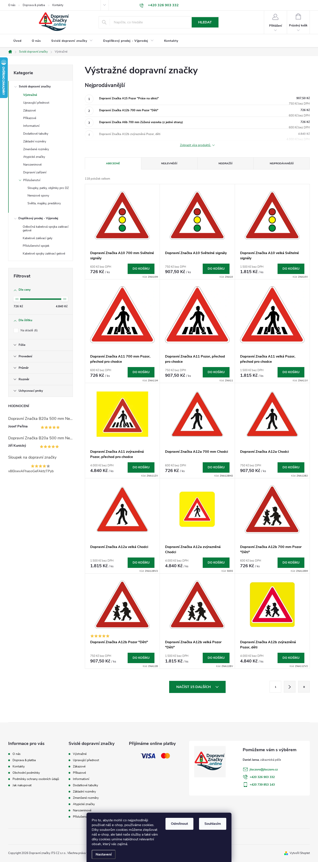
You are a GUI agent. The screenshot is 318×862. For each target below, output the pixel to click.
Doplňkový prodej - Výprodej (38, 218)
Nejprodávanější (282, 163)
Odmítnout (179, 823)
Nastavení (104, 854)
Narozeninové (32, 165)
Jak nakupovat (22, 785)
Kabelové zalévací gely (37, 238)
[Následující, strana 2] (290, 687)
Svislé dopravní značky (35, 86)
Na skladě (29, 330)
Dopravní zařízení (34, 172)
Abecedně (113, 163)
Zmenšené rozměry (36, 149)
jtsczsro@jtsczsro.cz (264, 769)
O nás (11, 5)
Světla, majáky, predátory (44, 203)
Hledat (205, 22)
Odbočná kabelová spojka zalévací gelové (45, 228)
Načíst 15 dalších (194, 687)
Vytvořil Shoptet (300, 853)
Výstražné (30, 95)
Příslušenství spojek (36, 246)
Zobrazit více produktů (195, 145)
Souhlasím (212, 823)
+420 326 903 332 (262, 777)
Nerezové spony (38, 195)
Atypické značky (34, 157)
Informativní (31, 126)
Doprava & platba (34, 5)
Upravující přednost (36, 103)
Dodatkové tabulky (35, 134)
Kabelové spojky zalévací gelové (44, 253)
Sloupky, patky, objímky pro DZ (48, 188)
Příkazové (29, 118)
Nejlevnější (169, 163)
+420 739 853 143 (262, 785)
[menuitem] (17, 41)
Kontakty (57, 5)
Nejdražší (225, 163)
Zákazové (29, 110)
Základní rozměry (34, 141)
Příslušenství (31, 180)
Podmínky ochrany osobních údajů (36, 779)
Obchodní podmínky (26, 773)
